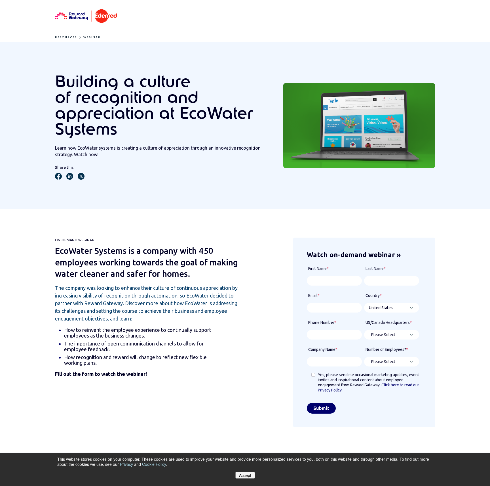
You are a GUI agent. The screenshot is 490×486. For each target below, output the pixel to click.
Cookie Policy (154, 464)
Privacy (126, 464)
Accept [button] (245, 475)
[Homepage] (86, 16)
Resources (66, 37)
